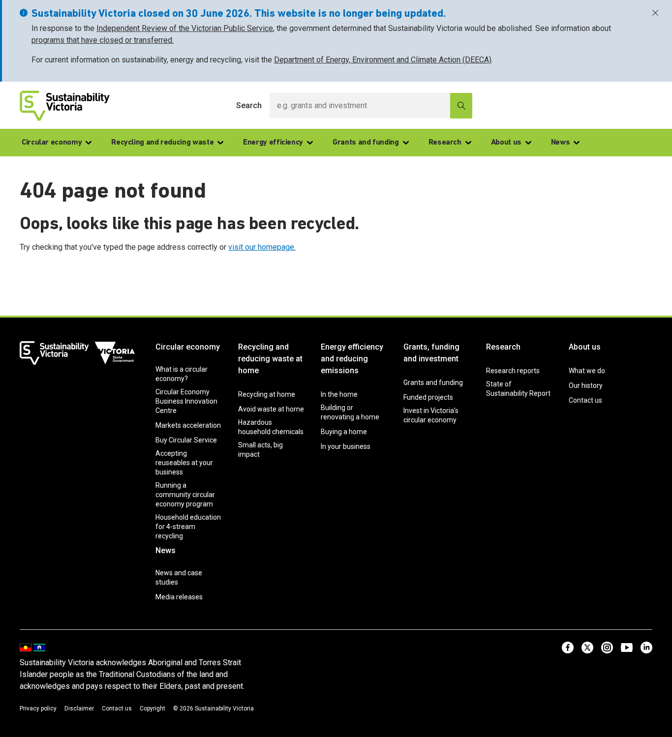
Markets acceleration (188, 425)
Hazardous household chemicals (271, 427)
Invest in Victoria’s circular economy (430, 415)
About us (506, 143)
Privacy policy (38, 708)
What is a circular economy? (181, 374)
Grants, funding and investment (431, 352)
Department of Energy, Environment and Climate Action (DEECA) (382, 59)
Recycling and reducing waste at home (270, 358)
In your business (345, 446)
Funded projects (428, 397)
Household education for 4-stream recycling (188, 526)
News (560, 143)
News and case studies (178, 577)
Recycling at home (266, 394)
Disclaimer (79, 708)
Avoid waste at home (271, 409)
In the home (339, 394)
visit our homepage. (262, 247)
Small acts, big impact (260, 449)
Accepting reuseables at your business (184, 462)
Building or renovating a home (350, 412)
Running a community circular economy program (185, 494)
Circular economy (52, 143)
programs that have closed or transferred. (102, 40)
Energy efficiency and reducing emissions (352, 358)
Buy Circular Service (186, 440)
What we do (587, 371)
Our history (586, 385)
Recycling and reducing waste (162, 143)
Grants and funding (366, 143)
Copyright (152, 708)
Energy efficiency (273, 143)
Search (249, 105)
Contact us (585, 400)
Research (444, 143)
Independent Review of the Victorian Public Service (184, 28)
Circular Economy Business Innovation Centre (186, 401)
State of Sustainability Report (518, 388)
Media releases (179, 597)
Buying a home (344, 432)
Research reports (513, 371)
